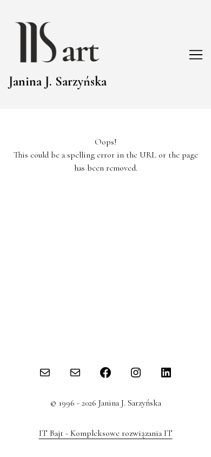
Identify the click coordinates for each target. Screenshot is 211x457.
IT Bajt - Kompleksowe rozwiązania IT (106, 433)
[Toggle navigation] (195, 54)
